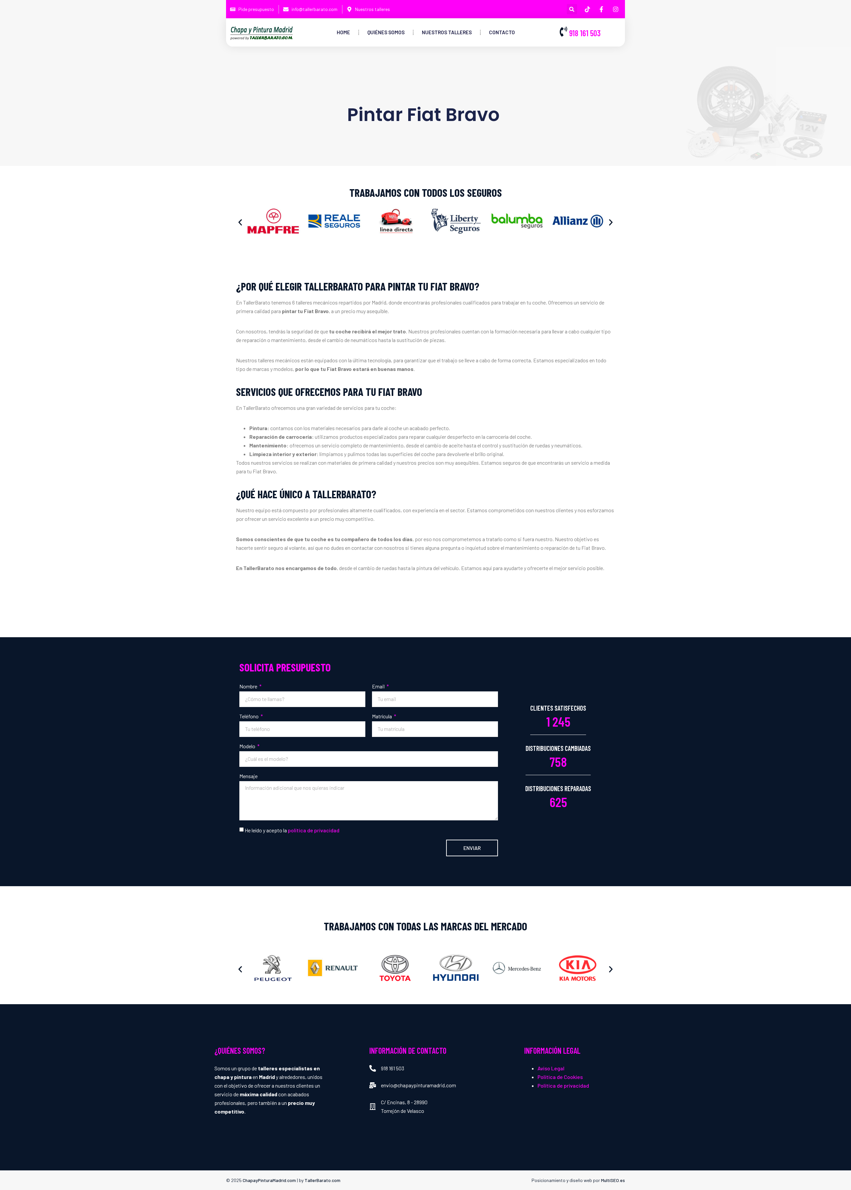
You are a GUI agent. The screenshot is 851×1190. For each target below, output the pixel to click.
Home (343, 32)
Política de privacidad (563, 1085)
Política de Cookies (560, 1077)
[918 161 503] (563, 32)
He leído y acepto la (292, 830)
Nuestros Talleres (447, 32)
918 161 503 (585, 33)
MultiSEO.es (613, 1180)
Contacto (502, 32)
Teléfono (249, 716)
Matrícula (382, 716)
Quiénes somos (386, 32)
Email (379, 686)
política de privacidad (313, 830)
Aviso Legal (551, 1068)
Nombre (248, 686)
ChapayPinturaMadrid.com (269, 1180)
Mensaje (248, 776)
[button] (572, 9)
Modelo (247, 746)
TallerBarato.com (322, 1180)
